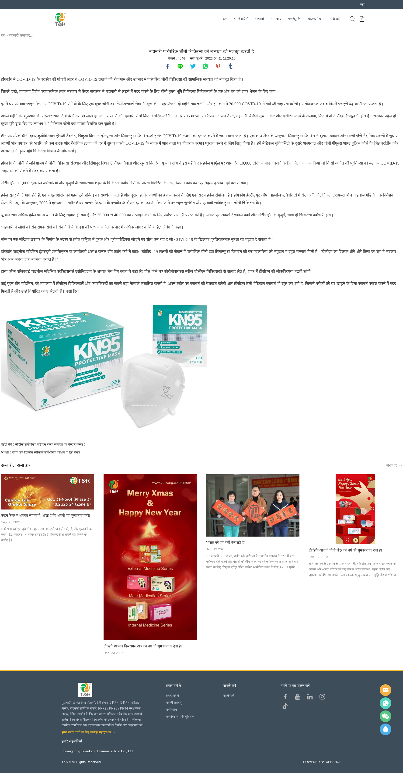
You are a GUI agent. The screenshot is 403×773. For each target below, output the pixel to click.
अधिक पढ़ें (394, 465)
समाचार (276, 19)
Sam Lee (385, 703)
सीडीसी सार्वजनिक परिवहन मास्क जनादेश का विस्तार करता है (50, 444)
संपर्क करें (334, 19)
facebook (167, 66)
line (180, 66)
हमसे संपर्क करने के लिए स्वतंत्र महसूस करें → (88, 732)
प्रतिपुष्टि (294, 19)
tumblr (230, 66)
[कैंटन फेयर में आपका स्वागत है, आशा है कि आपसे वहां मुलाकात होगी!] (47, 491)
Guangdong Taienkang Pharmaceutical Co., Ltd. (98, 751)
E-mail (385, 690)
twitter (192, 66)
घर (225, 19)
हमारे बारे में (241, 19)
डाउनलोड (314, 19)
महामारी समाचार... (21, 35)
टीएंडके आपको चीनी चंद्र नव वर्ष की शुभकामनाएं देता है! (345, 550)
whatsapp (205, 66)
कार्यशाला (171, 709)
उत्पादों (259, 19)
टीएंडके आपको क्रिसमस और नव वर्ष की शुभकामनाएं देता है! (143, 646)
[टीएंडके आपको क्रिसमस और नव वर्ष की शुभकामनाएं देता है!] (150, 557)
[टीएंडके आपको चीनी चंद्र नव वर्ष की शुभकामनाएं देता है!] (355, 509)
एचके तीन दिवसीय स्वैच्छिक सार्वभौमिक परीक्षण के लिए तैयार (46, 452)
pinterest (218, 66)
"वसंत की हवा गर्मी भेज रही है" (225, 543)
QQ (385, 729)
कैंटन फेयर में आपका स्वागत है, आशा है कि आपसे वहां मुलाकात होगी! (45, 515)
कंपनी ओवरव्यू (174, 702)
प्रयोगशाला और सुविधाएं (180, 716)
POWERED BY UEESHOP (322, 762)
